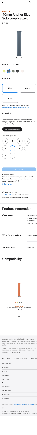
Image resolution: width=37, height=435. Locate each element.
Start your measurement (12, 129)
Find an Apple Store (19, 404)
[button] (24, 2)
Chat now (9, 194)
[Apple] (3, 359)
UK (3, 408)
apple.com (5, 345)
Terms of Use (26, 413)
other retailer (30, 404)
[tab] (16, 57)
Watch (8, 359)
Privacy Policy (6, 413)
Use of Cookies (16, 413)
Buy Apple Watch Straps (20, 359)
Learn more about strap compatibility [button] (14, 108)
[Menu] (34, 2)
